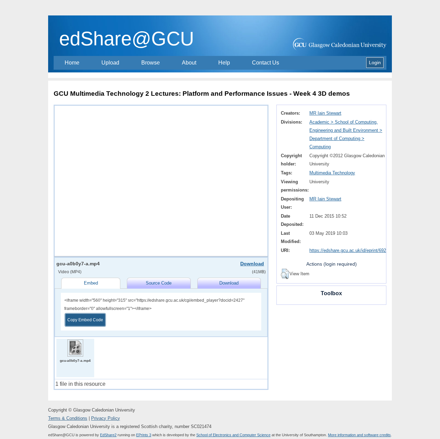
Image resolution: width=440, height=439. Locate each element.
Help (224, 63)
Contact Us (265, 63)
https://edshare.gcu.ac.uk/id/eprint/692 (347, 250)
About (189, 63)
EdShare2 (108, 435)
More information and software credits (359, 435)
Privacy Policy (105, 418)
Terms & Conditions (67, 418)
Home (72, 63)
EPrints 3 (143, 435)
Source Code (159, 283)
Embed (91, 283)
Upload (110, 63)
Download (252, 263)
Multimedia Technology (332, 172)
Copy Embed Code (85, 320)
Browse (150, 63)
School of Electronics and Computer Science (233, 435)
